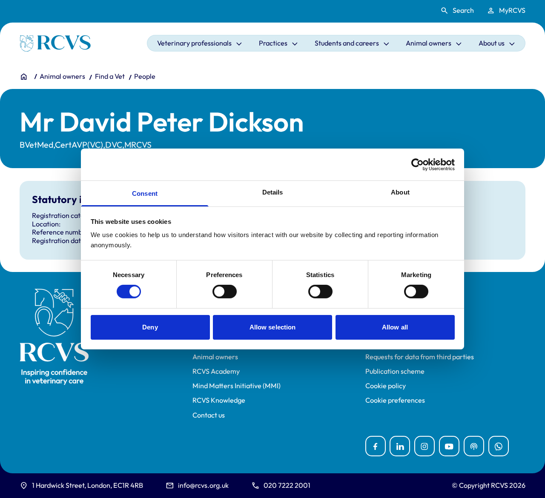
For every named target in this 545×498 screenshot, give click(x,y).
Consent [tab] (145, 193)
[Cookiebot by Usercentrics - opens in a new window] (417, 164)
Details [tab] (272, 192)
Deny (150, 327)
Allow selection (273, 327)
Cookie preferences (395, 400)
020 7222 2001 (287, 485)
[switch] (224, 291)
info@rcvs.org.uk (203, 485)
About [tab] (400, 192)
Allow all (395, 327)
